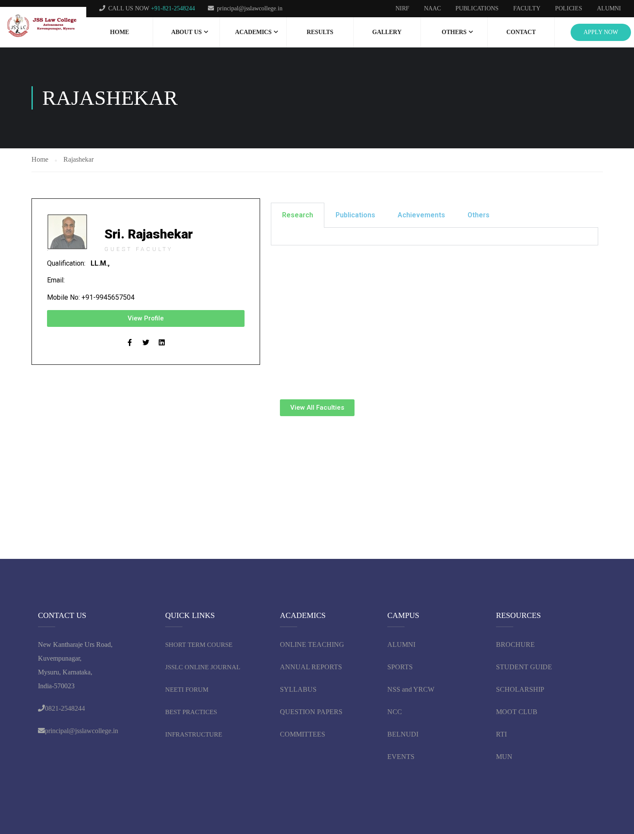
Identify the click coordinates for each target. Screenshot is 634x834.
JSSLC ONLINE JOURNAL (202, 667)
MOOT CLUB (516, 711)
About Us (186, 32)
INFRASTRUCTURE (193, 734)
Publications (477, 8)
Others (454, 32)
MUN (504, 756)
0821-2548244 (65, 708)
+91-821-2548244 (173, 8)
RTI (501, 734)
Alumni (609, 8)
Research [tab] (297, 215)
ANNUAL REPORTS (311, 667)
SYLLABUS (298, 689)
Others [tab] (479, 215)
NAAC (432, 8)
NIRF (402, 8)
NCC (394, 711)
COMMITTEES (303, 734)
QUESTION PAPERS (311, 711)
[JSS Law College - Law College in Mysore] (43, 26)
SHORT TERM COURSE (198, 644)
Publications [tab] (355, 215)
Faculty (526, 8)
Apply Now (601, 32)
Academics (253, 32)
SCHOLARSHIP (520, 689)
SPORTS (400, 667)
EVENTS (400, 756)
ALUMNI (401, 644)
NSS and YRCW (410, 689)
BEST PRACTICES (191, 712)
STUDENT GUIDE (524, 667)
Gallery (387, 32)
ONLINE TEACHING (313, 644)
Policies (568, 8)
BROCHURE (515, 644)
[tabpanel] (434, 236)
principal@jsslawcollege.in (249, 8)
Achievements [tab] (421, 215)
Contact (521, 32)
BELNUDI (402, 734)
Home (119, 32)
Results (320, 32)
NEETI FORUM (186, 689)
